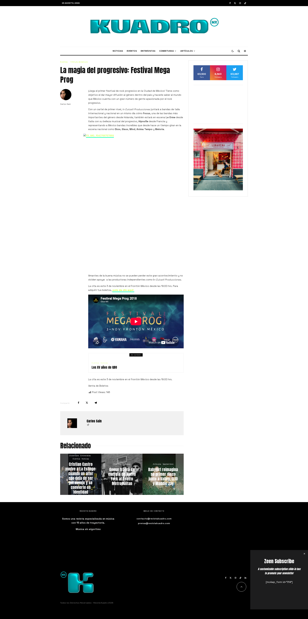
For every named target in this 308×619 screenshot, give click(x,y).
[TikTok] (245, 3)
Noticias (118, 51)
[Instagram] (240, 3)
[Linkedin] (245, 578)
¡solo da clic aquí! (123, 290)
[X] (235, 3)
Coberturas (166, 51)
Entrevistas (148, 51)
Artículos (186, 51)
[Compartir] (78, 403)
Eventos (132, 51)
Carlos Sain (65, 104)
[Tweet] (87, 403)
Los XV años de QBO (104, 367)
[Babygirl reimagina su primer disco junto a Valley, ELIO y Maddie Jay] (163, 474)
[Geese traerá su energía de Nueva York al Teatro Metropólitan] (122, 474)
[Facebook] (230, 3)
